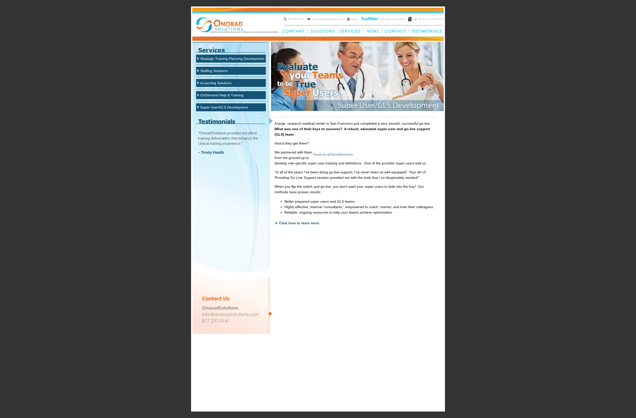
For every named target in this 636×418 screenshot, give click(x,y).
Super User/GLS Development (224, 107)
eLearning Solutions (216, 83)
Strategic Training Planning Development (232, 59)
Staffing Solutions (214, 71)
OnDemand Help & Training (221, 95)
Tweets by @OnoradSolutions (333, 154)
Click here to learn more (299, 223)
